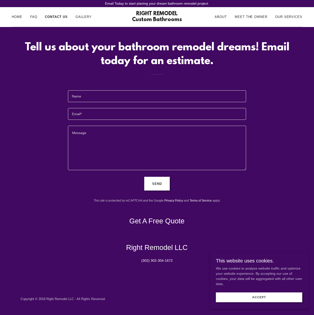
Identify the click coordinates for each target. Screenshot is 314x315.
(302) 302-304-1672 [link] (157, 260)
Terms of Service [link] (201, 200)
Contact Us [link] (56, 17)
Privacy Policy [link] (173, 200)
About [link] (221, 17)
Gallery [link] (84, 17)
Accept (259, 297)
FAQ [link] (33, 17)
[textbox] (157, 96)
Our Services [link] (288, 17)
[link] (157, 20)
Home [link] (17, 17)
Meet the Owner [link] (251, 17)
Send (157, 184)
